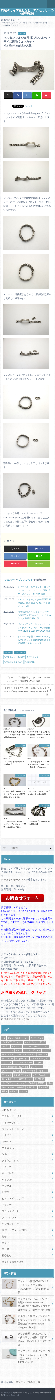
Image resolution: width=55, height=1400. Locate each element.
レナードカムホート (41, 1075)
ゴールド (7, 1141)
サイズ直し (8, 1147)
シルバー (9, 579)
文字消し (7, 1242)
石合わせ (7, 1255)
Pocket (28, 106)
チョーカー (8, 1166)
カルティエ (16, 1046)
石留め (4, 1091)
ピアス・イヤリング (13, 1198)
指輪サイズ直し (8, 1087)
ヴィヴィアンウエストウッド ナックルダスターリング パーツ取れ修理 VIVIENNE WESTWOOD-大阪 (34, 627)
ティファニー (7, 1058)
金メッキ (23, 1091)
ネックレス (6, 1062)
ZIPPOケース (9, 1109)
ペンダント (42, 1071)
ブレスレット (25, 579)
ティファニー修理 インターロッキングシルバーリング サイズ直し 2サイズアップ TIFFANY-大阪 (34, 590)
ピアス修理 (23, 1067)
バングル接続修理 (9, 1067)
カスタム (5, 1046)
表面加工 (31, 662)
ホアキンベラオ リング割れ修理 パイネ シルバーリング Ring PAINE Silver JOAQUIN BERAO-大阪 (26, 691)
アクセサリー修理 (11, 1116)
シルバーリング (8, 1054)
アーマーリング (37, 1038)
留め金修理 (43, 1087)
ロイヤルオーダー (9, 1079)
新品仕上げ (31, 1087)
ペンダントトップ (11, 1223)
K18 (3, 1038)
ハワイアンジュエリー (23, 1062)
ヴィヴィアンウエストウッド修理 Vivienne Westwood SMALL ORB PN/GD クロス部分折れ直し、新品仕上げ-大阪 (34, 1304)
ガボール (27, 1046)
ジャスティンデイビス (26, 1054)
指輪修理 (21, 1087)
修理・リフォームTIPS (14, 1230)
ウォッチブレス (10, 1122)
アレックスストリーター (18, 1038)
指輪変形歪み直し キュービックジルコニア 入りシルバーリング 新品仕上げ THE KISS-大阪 (34, 615)
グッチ (18, 1050)
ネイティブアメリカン (40, 1058)
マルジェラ (33, 657)
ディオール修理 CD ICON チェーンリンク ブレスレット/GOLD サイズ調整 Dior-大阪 (33, 1287)
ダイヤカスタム (10, 1160)
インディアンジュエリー (12, 1042)
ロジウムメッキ (25, 1079)
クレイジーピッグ (40, 1046)
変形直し (42, 1083)
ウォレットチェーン (13, 1128)
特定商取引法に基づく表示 (15, 1019)
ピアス (5, 1192)
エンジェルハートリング (35, 1042)
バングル (38, 1062)
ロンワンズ (39, 1079)
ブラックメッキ (10, 1211)
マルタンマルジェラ (14, 662)
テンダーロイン (21, 1058)
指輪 (50, 1083)
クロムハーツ (7, 1050)
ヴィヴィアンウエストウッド (14, 1083)
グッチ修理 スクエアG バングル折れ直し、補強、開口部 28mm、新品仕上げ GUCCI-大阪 (34, 1339)
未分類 (5, 1249)
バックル (7, 1179)
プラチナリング (29, 1071)
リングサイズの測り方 (28, 1382)
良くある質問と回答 (13, 1261)
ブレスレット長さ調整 (15, 657)
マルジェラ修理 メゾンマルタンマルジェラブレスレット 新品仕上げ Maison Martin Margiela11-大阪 (34, 1322)
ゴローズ (46, 1050)
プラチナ (7, 1204)
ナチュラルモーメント (13, 879)
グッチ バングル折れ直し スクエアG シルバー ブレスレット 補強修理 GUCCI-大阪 (28, 679)
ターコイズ (42, 1054)
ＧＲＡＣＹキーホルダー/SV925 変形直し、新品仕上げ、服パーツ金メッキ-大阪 (34, 602)
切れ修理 (32, 1083)
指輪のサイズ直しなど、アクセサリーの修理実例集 (27, 11)
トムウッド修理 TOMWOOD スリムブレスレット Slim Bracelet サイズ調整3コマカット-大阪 (34, 639)
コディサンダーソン (32, 1050)
